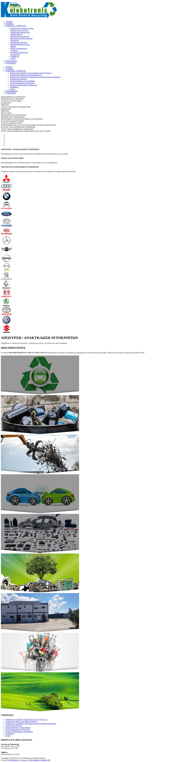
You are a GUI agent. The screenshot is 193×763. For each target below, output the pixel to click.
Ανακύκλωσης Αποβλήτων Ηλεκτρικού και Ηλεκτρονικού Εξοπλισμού (30, 724)
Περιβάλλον (9, 734)
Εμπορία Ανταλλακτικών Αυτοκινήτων (19, 732)
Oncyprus (24, 760)
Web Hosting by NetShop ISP (39, 760)
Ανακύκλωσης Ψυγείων (13, 726)
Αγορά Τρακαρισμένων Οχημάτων (17, 730)
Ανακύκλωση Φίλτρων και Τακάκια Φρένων (21, 722)
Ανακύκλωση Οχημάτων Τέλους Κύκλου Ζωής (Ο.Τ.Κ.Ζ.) (26, 719)
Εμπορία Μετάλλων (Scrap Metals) (17, 728)
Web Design (13, 760)
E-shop (7, 736)
